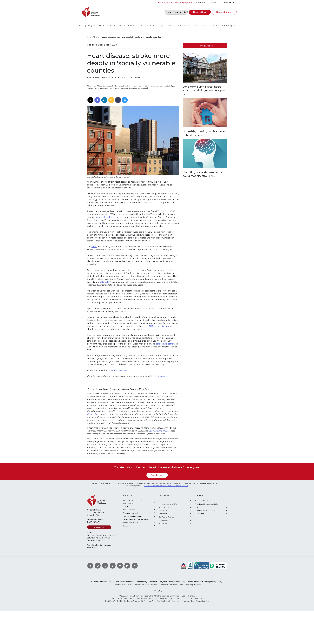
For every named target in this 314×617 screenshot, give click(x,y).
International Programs (132, 516)
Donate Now (157, 475)
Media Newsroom (130, 523)
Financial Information (132, 513)
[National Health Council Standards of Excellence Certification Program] (184, 565)
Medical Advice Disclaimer (124, 582)
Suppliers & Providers (168, 585)
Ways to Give (164, 507)
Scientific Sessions (118, 370)
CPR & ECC (199, 507)
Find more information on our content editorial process (166, 486)
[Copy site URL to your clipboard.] (118, 100)
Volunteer (163, 514)
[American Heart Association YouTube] (120, 565)
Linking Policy (216, 582)
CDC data (104, 282)
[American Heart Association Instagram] (97, 565)
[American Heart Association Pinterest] (134, 565)
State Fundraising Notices (189, 585)
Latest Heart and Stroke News (136, 519)
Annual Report (129, 510)
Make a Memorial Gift (168, 504)
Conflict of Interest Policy (198, 582)
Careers (126, 526)
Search (185, 12)
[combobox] (173, 12)
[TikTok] (112, 565)
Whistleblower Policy (123, 585)
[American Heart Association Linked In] (127, 565)
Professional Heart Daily (205, 510)
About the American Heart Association (134, 502)
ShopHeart (163, 520)
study (94, 246)
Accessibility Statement (147, 582)
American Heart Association (206, 501)
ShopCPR (163, 523)
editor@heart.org (159, 376)
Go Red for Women (167, 517)
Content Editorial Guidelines (145, 585)
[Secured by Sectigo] (218, 565)
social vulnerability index (108, 217)
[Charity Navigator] (201, 565)
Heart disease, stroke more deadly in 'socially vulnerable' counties (131, 37)
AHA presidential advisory (161, 326)
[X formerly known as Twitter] (105, 565)
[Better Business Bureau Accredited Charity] (190, 565)
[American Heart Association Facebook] (90, 565)
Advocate (163, 510)
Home (90, 37)
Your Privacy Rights (157, 591)
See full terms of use (158, 431)
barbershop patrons (165, 344)
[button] (200, 12)
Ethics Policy (179, 582)
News (96, 37)
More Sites (199, 514)
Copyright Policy (166, 582)
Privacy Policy (105, 582)
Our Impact (128, 506)
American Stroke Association (207, 504)
